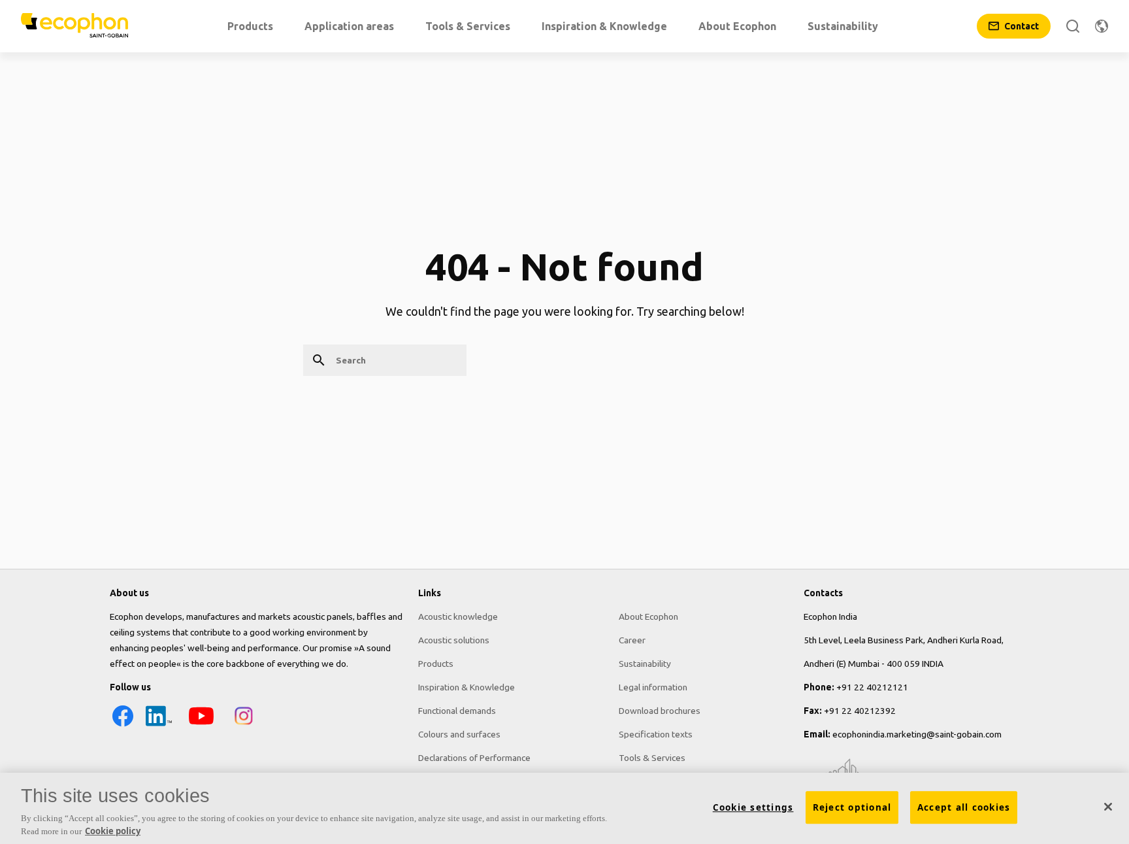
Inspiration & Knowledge (466, 687)
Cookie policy (112, 830)
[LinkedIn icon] (159, 725)
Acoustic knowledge (458, 616)
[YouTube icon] (201, 725)
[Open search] (1072, 26)
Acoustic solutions (453, 640)
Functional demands (457, 710)
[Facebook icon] (123, 725)
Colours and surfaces (459, 734)
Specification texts (656, 734)
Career (632, 640)
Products (435, 663)
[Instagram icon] (244, 725)
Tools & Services (652, 757)
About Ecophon (648, 616)
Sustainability (645, 663)
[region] (564, 808)
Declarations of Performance (474, 757)
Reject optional (852, 807)
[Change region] (1101, 26)
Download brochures (659, 710)
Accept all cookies (964, 807)
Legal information (653, 687)
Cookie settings (753, 807)
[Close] (1108, 806)
